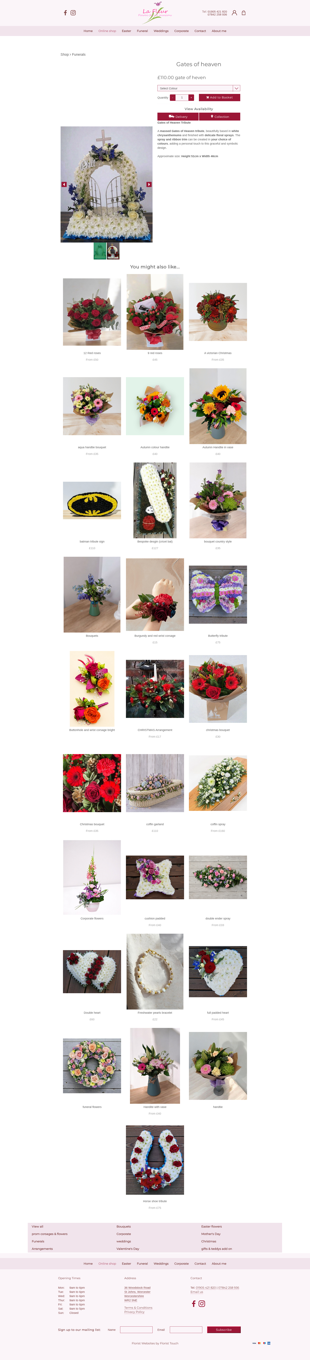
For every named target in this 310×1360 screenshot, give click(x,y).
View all (37, 1226)
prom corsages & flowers (49, 1234)
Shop (65, 54)
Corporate (124, 1234)
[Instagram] (73, 13)
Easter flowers (211, 1226)
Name (112, 1329)
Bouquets (124, 1226)
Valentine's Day (128, 1249)
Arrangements (42, 1249)
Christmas (208, 1241)
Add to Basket (221, 97)
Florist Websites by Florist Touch (155, 1343)
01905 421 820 (217, 11)
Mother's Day (211, 1234)
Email (161, 1329)
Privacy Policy (134, 1312)
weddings (124, 1241)
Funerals (79, 54)
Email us (197, 1292)
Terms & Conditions (138, 1307)
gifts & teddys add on (216, 1249)
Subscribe (224, 1330)
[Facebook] (65, 13)
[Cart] (245, 13)
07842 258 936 (217, 14)
